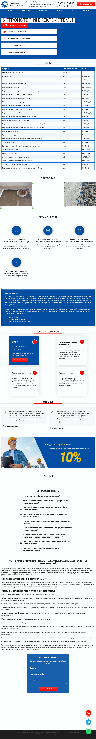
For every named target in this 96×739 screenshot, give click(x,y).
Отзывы (59, 11)
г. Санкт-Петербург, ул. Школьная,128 (41, 4)
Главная (9, 11)
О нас (72, 11)
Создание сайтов (48, 737)
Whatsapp (62, 6)
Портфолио (43, 11)
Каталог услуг (25, 11)
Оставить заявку (86, 4)
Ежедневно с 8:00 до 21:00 (37, 7)
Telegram (71, 6)
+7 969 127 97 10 (65, 3)
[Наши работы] (16, 194)
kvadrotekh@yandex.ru (35, 2)
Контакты (86, 11)
